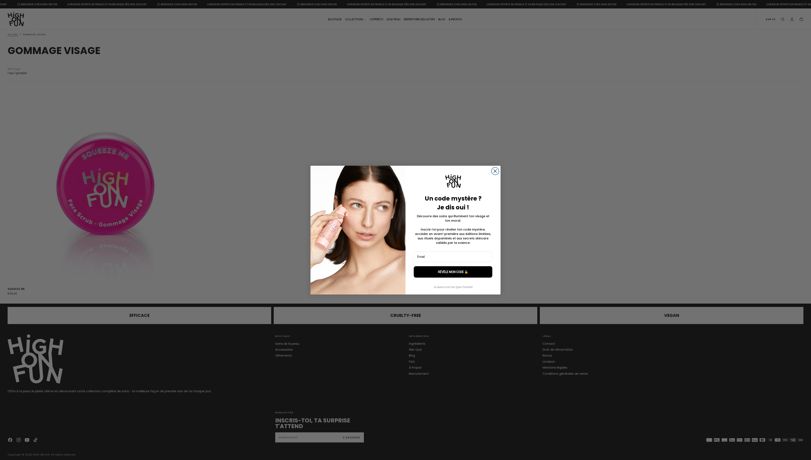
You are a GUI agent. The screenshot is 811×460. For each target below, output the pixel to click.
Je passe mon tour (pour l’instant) (453, 287)
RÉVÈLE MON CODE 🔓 (453, 272)
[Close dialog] (495, 171)
